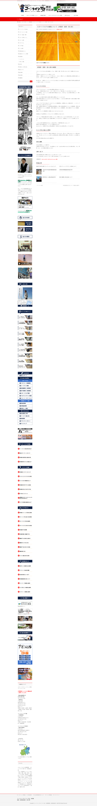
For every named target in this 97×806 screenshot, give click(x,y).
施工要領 (20, 75)
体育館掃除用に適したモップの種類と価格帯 (71, 185)
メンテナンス (21, 59)
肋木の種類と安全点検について (65, 177)
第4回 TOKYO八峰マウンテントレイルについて (46, 166)
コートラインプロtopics (23, 29)
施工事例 (20, 72)
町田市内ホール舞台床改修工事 (49, 177)
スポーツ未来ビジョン (23, 37)
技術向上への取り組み (23, 66)
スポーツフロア (44, 159)
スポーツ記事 (21, 40)
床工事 (61, 29)
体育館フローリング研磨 (23, 53)
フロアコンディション (51, 159)
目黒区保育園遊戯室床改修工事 (65, 169)
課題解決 (20, 77)
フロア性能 (21, 45)
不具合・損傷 (21, 61)
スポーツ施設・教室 (22, 34)
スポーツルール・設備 (23, 32)
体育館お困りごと (22, 51)
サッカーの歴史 (39, 185)
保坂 (56, 159)
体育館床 (58, 29)
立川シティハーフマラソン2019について (67, 166)
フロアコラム (21, 42)
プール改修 (21, 48)
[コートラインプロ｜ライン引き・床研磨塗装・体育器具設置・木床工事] (48, 8)
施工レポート (21, 69)
